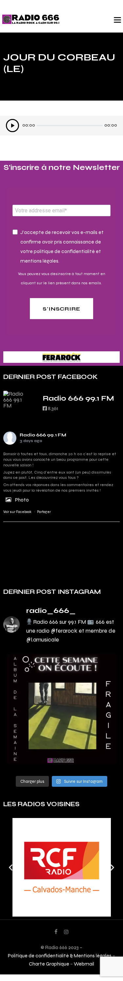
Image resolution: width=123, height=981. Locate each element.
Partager (44, 512)
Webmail (84, 964)
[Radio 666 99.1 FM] (16, 400)
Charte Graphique (49, 964)
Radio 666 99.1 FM (43, 435)
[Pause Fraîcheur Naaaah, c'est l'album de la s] (61, 709)
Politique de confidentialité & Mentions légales (60, 955)
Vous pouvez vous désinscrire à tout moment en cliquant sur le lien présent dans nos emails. (61, 278)
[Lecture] (12, 125)
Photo (22, 500)
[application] (61, 127)
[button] (11, 867)
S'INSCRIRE (62, 309)
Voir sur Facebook (17, 512)
